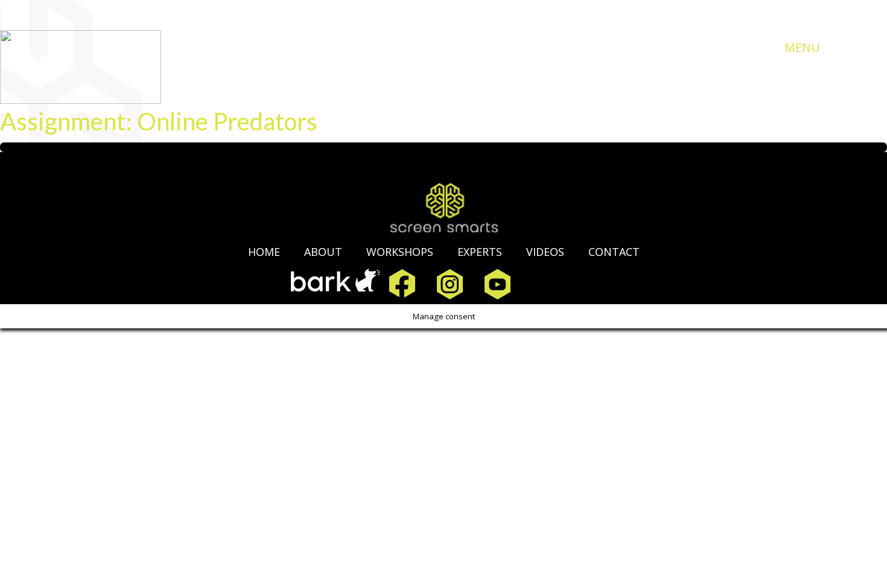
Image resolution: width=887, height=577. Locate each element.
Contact (614, 251)
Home (264, 251)
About (323, 251)
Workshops (399, 251)
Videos (545, 251)
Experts (479, 251)
